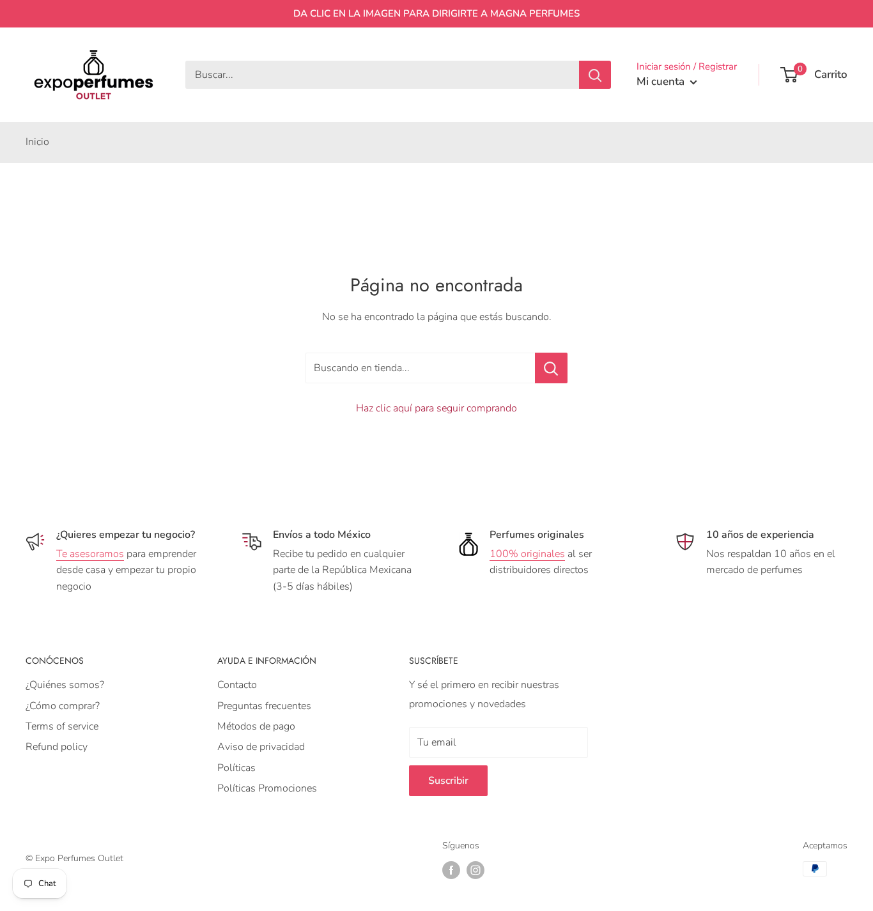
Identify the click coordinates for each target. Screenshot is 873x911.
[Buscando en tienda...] (551, 368)
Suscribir (448, 781)
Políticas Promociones (267, 788)
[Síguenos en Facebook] (451, 870)
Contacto (237, 685)
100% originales (527, 554)
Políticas (236, 768)
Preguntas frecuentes (264, 706)
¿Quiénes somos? (65, 685)
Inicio (37, 142)
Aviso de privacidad (261, 747)
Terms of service (62, 726)
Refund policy (57, 747)
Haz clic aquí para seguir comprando (436, 408)
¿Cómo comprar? (63, 706)
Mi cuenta (662, 81)
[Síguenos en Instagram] (475, 870)
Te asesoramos (90, 554)
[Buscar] (595, 75)
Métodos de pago (256, 726)
